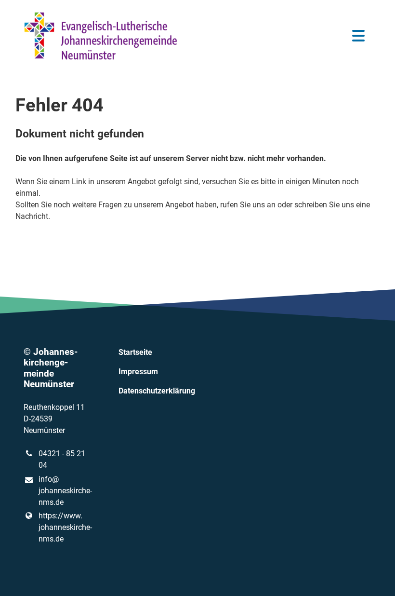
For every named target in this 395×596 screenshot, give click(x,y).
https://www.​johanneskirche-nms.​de (63, 527)
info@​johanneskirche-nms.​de (63, 490)
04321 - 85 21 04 (62, 459)
